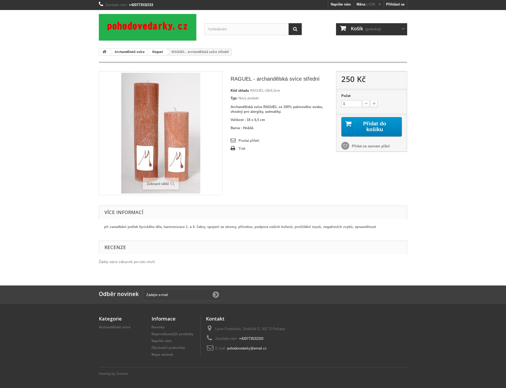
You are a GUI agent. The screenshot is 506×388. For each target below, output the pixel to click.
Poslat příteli (249, 141)
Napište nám (341, 4)
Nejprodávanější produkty (172, 334)
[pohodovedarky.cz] (147, 27)
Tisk (242, 149)
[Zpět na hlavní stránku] (104, 52)
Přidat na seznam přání (370, 146)
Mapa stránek (162, 355)
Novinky (158, 327)
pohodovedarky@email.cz (247, 348)
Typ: (234, 98)
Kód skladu (240, 91)
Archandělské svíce (114, 327)
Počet (346, 96)
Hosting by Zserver (113, 374)
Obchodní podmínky (168, 348)
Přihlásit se (395, 4)
